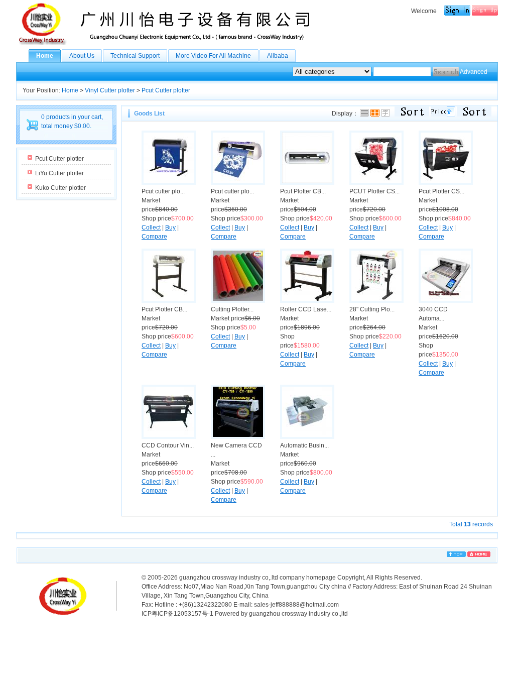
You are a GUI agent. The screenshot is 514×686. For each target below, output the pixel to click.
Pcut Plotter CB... (303, 191)
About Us (81, 55)
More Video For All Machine (213, 55)
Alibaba (277, 55)
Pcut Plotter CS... (441, 191)
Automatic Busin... (304, 445)
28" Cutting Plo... (372, 309)
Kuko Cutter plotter (60, 187)
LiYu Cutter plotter (59, 173)
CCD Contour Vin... (168, 445)
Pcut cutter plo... (163, 191)
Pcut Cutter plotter (166, 90)
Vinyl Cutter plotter (110, 90)
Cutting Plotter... (232, 309)
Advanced (473, 71)
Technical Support (135, 55)
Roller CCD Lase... (305, 309)
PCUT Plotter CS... (374, 191)
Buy (170, 227)
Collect (151, 227)
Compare (154, 236)
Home (44, 55)
